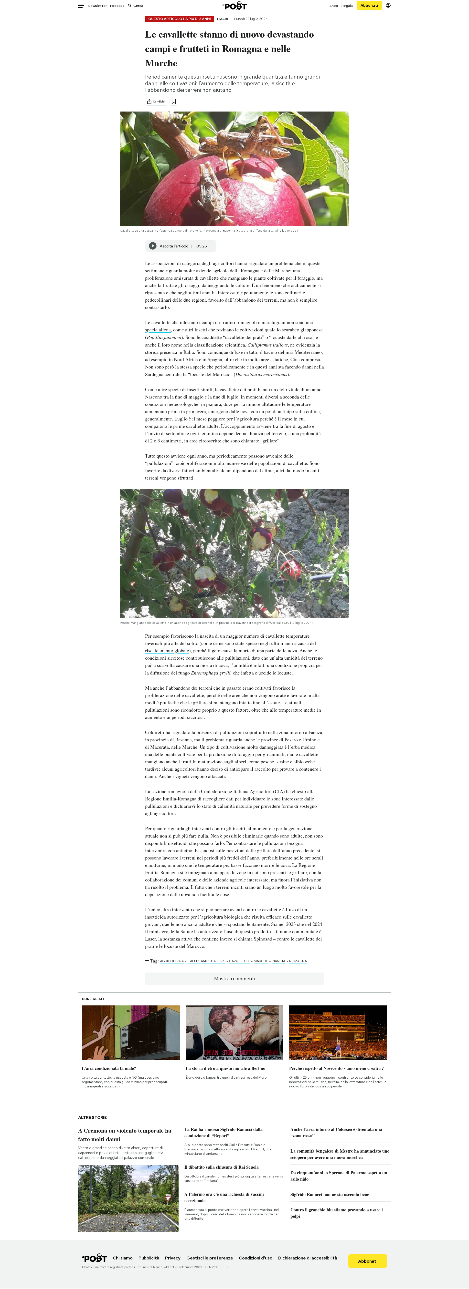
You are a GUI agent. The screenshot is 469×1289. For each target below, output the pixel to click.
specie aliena (158, 329)
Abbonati (369, 5)
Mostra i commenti (234, 978)
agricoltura (172, 961)
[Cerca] (129, 5)
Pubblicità (149, 1258)
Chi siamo (123, 1258)
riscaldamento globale (167, 650)
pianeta (278, 961)
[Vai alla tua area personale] (388, 5)
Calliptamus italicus (206, 961)
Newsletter (97, 5)
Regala (347, 5)
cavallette (239, 961)
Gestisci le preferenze (209, 1258)
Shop (334, 5)
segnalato (257, 263)
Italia (222, 19)
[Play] (153, 246)
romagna (298, 961)
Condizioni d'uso (255, 1258)
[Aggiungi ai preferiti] (174, 101)
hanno (241, 263)
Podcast (117, 5)
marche (261, 961)
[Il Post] (234, 5)
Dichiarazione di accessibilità (307, 1258)
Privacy (173, 1258)
